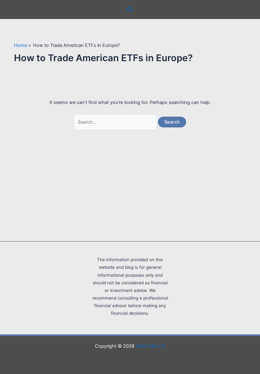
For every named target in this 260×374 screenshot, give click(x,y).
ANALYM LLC (150, 346)
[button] (130, 9)
